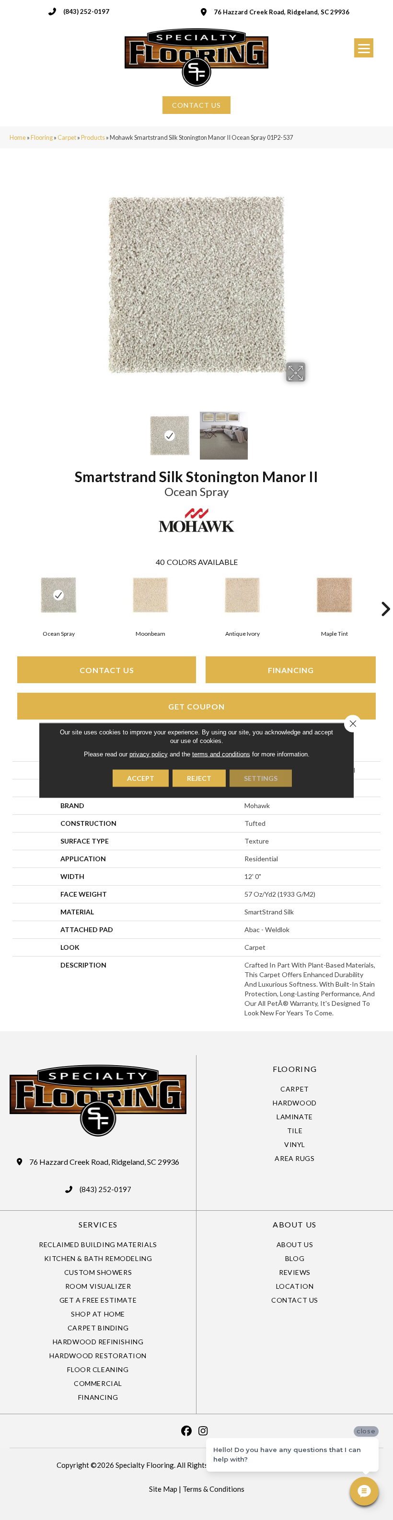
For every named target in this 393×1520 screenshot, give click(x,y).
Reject (199, 778)
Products (93, 137)
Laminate (295, 1117)
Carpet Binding (98, 1328)
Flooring (42, 137)
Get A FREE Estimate (98, 1300)
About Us (295, 1244)
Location (295, 1286)
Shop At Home (98, 1314)
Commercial (98, 1383)
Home (18, 137)
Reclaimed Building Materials (98, 1244)
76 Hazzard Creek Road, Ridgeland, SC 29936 (281, 12)
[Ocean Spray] (58, 595)
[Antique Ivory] (242, 595)
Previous (81, 431)
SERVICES (98, 1224)
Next (311, 431)
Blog (294, 1258)
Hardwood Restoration (98, 1355)
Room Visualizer (98, 1286)
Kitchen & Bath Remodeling (98, 1258)
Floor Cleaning (97, 1369)
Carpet (67, 137)
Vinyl (294, 1144)
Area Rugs (294, 1158)
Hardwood (295, 1103)
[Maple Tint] (335, 595)
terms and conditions (221, 753)
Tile (294, 1130)
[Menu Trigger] (363, 47)
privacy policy (148, 753)
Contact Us (107, 670)
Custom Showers (98, 1272)
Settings (260, 778)
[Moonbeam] (150, 595)
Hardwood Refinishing (98, 1342)
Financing (291, 670)
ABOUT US (294, 1224)
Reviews (295, 1272)
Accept (140, 778)
